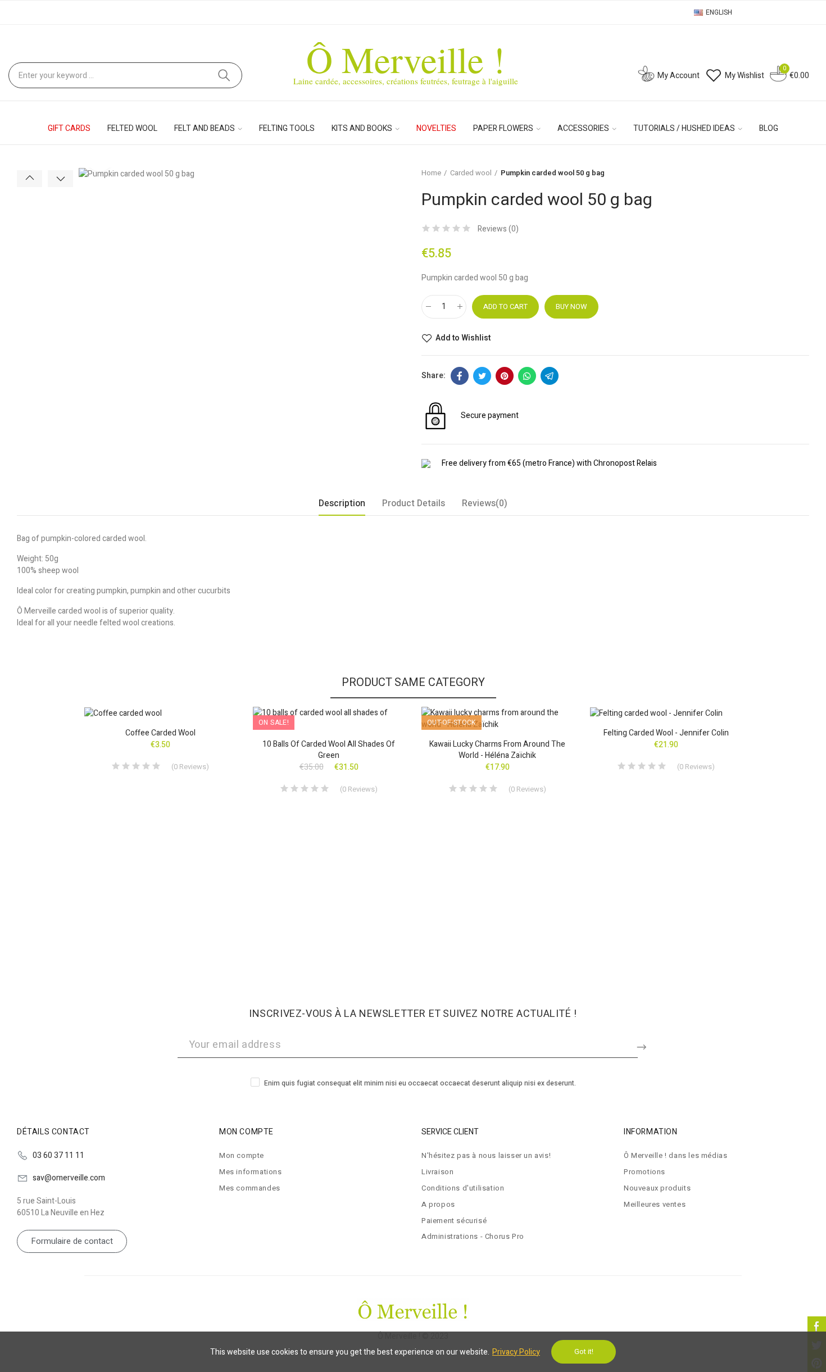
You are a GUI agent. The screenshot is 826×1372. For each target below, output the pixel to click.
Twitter (482, 376)
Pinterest (505, 376)
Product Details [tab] (413, 503)
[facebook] (816, 1326)
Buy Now (571, 306)
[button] (29, 178)
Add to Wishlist (463, 338)
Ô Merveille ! (405, 58)
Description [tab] (342, 503)
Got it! (583, 1351)
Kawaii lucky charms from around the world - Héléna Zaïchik (497, 749)
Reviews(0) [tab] (484, 503)
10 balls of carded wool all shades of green (328, 749)
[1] (643, 1045)
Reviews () (498, 229)
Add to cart (505, 306)
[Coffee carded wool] (160, 713)
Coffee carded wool (160, 733)
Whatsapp (527, 376)
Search (224, 75)
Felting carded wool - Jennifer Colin (666, 733)
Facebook (460, 376)
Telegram (550, 376)
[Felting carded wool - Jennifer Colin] (666, 713)
